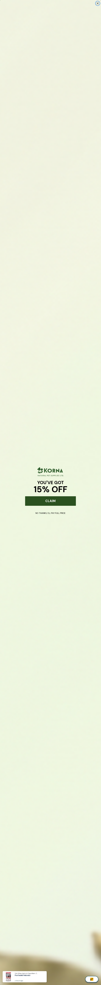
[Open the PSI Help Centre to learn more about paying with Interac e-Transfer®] (91, 979)
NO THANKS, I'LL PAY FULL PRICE (50, 513)
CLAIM (50, 501)
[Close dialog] (97, 3)
